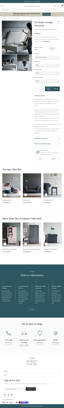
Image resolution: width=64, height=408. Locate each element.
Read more (47, 41)
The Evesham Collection (45, 29)
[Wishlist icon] (57, 6)
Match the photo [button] (52, 48)
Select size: (36, 54)
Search (6, 9)
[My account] (55, 6)
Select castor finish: (38, 77)
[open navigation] (2, 6)
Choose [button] (37, 65)
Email (40, 159)
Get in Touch (46, 14)
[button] (58, 22)
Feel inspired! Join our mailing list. (32, 1)
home (4, 18)
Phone (53, 159)
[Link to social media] (5, 395)
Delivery (32, 309)
